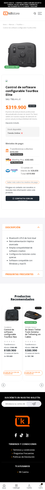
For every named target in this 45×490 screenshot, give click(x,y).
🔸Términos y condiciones (22, 450)
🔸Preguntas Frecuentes (22, 453)
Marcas (11, 24)
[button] (3, 385)
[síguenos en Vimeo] (21, 435)
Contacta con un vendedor (23, 199)
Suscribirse (34, 404)
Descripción (12, 227)
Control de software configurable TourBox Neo (10, 333)
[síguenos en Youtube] (27, 435)
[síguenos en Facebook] (16, 435)
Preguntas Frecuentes (19, 274)
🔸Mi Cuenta (22, 472)
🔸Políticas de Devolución (22, 457)
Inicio (5, 24)
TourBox (19, 24)
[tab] (22, 227)
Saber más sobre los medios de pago (22, 182)
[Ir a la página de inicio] (11, 13)
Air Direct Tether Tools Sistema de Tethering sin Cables (33, 333)
